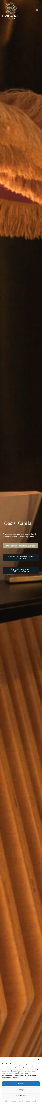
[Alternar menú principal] (37, 10)
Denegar (21, 1090)
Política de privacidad (23, 1101)
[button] (39, 1060)
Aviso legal (35, 1101)
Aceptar (21, 1084)
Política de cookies (10, 1101)
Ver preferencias (21, 1096)
